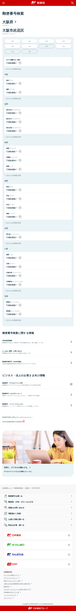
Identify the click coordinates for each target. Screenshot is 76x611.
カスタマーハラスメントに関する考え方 (16, 589)
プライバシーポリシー (11, 578)
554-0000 (12, 63)
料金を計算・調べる (16, 525)
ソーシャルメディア (10, 595)
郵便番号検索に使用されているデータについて (16, 417)
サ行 (46, 41)
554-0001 (12, 190)
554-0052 (12, 198)
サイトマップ (8, 598)
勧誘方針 (6, 586)
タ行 (63, 41)
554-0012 (12, 237)
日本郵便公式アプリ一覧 (11, 592)
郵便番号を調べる (15, 496)
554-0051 (12, 216)
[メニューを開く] (4, 3)
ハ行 (29, 46)
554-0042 (12, 284)
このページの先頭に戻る (13, 69)
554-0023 (12, 131)
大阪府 (27, 488)
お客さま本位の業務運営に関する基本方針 (17, 584)
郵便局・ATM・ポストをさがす (20, 502)
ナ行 (12, 46)
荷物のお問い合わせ (16, 507)
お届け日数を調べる (16, 519)
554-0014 (12, 160)
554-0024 (12, 169)
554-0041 (12, 275)
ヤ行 (63, 46)
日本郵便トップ (7, 488)
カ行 (29, 41)
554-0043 (12, 314)
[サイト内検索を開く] (72, 3)
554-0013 (12, 257)
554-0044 (12, 305)
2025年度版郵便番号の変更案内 (12, 421)
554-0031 (12, 151)
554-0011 (12, 83)
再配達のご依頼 (14, 513)
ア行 (12, 41)
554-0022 (12, 122)
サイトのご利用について (11, 575)
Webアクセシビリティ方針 (12, 581)
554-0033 (12, 266)
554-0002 (12, 207)
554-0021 (12, 113)
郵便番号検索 (18, 488)
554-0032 (12, 92)
